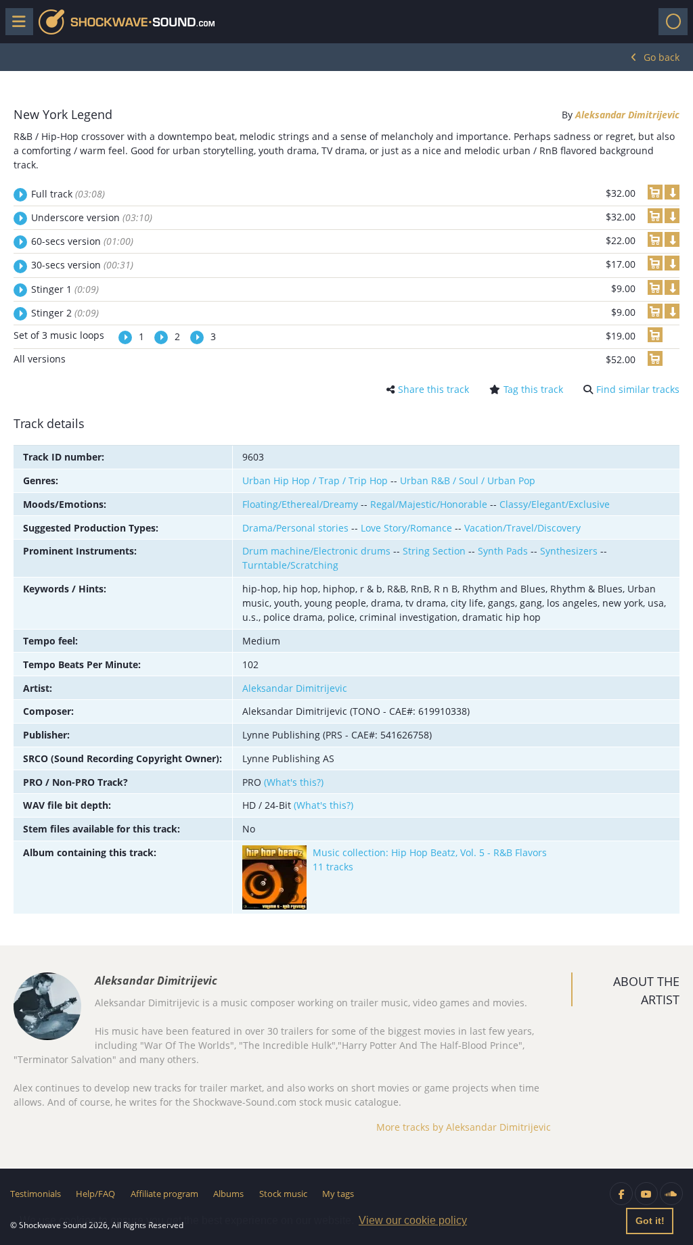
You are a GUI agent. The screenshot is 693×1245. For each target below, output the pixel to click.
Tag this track (533, 389)
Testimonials (35, 1194)
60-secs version (82, 241)
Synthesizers (569, 550)
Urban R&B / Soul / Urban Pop (467, 480)
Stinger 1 (65, 289)
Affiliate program (164, 1194)
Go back (661, 57)
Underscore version (91, 217)
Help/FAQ (95, 1194)
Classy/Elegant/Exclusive (554, 504)
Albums (228, 1194)
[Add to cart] (655, 192)
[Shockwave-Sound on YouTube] (646, 1193)
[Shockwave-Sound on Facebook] (621, 1193)
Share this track (433, 389)
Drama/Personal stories (295, 527)
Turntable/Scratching (290, 565)
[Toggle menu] (19, 21)
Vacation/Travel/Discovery (522, 527)
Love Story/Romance (406, 527)
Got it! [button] (650, 1220)
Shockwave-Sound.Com (127, 21)
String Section (434, 550)
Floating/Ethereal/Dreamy (300, 504)
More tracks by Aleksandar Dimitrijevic (463, 1127)
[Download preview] (672, 192)
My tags (338, 1194)
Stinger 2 (65, 312)
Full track (68, 193)
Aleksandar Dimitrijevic (627, 114)
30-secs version (82, 264)
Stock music (283, 1194)
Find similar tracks (637, 389)
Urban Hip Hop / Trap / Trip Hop (315, 480)
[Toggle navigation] (673, 21)
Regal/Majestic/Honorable (428, 504)
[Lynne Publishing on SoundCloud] (671, 1193)
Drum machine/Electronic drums (316, 550)
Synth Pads (503, 550)
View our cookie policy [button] (413, 1220)
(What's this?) (293, 782)
